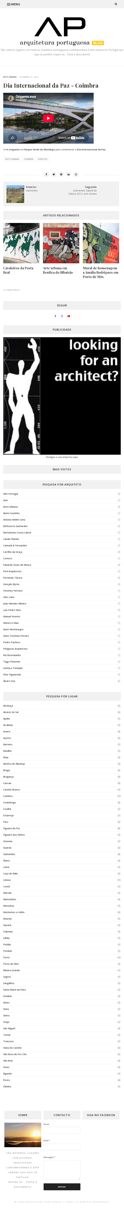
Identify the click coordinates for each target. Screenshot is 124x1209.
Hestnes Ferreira (12, 590)
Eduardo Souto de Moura (17, 564)
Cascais (7, 783)
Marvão (7, 892)
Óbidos (7, 1086)
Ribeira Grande (11, 970)
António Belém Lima (14, 519)
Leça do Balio (10, 873)
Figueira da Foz (11, 828)
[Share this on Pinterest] (61, 174)
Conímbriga (9, 802)
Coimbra (28, 159)
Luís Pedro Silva (12, 610)
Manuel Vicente (11, 616)
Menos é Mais (11, 622)
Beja (5, 757)
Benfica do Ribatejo (14, 763)
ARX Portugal (10, 493)
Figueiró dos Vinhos (14, 834)
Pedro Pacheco (11, 642)
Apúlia (6, 718)
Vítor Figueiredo (12, 674)
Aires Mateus (10, 506)
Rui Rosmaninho (12, 655)
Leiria (6, 867)
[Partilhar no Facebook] (46, 174)
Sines (6, 1009)
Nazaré (7, 925)
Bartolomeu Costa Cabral (17, 532)
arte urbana (10, 77)
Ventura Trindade (13, 668)
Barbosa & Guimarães (15, 526)
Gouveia (7, 841)
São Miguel (9, 1028)
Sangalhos (8, 983)
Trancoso (8, 1041)
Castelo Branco (11, 789)
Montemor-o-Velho (14, 912)
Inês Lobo (8, 597)
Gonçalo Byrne (11, 584)
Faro (5, 821)
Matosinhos (9, 899)
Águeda (7, 1073)
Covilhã (7, 808)
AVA (5, 500)
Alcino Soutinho (11, 513)
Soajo (6, 1021)
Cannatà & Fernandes (15, 545)
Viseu (6, 1067)
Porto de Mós (11, 963)
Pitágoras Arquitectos (15, 648)
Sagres (7, 976)
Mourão (7, 918)
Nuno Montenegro (13, 629)
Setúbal (7, 996)
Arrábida (8, 725)
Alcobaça (8, 705)
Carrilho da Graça (12, 551)
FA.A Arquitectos (12, 571)
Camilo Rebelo (11, 539)
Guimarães (9, 854)
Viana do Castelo (12, 1047)
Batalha (7, 750)
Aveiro (6, 731)
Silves (6, 1002)
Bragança (8, 776)
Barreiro (7, 744)
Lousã (6, 886)
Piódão (7, 944)
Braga (6, 770)
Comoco (7, 558)
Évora (6, 1080)
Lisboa (6, 879)
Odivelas (8, 931)
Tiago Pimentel (11, 661)
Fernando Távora (12, 577)
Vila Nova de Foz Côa (14, 1054)
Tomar (7, 1034)
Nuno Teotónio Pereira (16, 635)
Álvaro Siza (9, 681)
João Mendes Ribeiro (14, 603)
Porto (6, 957)
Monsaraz (8, 905)
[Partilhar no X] (53, 174)
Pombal (7, 950)
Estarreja (8, 815)
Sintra (6, 1015)
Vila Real (7, 1060)
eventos (42, 159)
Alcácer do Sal (10, 712)
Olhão (6, 938)
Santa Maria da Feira (14, 989)
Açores (7, 737)
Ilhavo (6, 860)
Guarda (7, 847)
